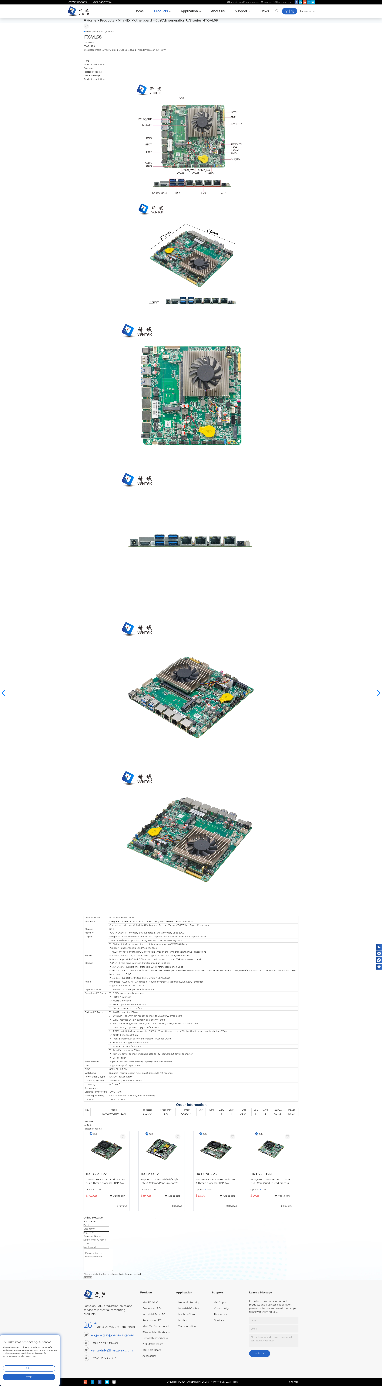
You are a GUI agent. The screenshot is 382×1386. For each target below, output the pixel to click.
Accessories (149, 1356)
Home (91, 20)
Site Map (293, 1382)
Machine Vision (187, 1314)
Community (221, 1308)
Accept (29, 1377)
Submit (88, 1278)
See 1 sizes (89, 43)
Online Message (92, 76)
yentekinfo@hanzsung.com (112, 1350)
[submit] (277, 11)
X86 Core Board (152, 1350)
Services (219, 1320)
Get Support (221, 1302)
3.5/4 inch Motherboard (156, 1332)
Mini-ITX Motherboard (135, 20)
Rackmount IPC (152, 1320)
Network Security (188, 1302)
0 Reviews (122, 1206)
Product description (94, 65)
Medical (183, 1320)
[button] (84, 31)
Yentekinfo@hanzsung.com (278, 2)
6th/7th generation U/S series (178, 20)
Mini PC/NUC (150, 1302)
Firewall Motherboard (155, 1338)
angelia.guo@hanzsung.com (245, 2)
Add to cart (119, 1196)
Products (107, 20)
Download (89, 68)
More (86, 61)
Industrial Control (188, 1308)
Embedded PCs (152, 1308)
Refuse (29, 1368)
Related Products (93, 72)
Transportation (187, 1326)
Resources (220, 1314)
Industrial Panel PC (154, 1314)
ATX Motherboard (153, 1344)
